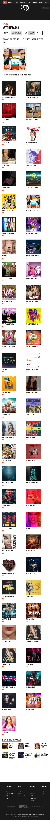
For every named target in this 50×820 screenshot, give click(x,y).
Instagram (32, 793)
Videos (25, 33)
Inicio (5, 2)
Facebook (32, 795)
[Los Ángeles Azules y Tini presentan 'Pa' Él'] (21, 746)
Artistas (10, 2)
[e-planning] (37, 806)
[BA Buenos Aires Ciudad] (23, 806)
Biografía (7, 33)
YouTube (32, 791)
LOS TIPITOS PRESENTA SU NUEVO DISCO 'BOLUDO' (11, 746)
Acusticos (20, 793)
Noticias (16, 2)
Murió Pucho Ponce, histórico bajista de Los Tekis (44, 755)
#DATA (40, 2)
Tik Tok (33, 797)
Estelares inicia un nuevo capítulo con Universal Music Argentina (12, 755)
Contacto (32, 800)
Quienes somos (33, 799)
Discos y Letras (16, 33)
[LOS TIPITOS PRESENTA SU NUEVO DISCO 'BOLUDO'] (5, 746)
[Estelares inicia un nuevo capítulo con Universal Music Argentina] (5, 755)
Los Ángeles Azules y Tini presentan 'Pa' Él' (28, 746)
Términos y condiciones (33, 814)
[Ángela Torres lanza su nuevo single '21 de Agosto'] (37, 746)
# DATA (19, 791)
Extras (45, 2)
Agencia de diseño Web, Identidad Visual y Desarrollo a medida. (26, 816)
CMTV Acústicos (33, 2)
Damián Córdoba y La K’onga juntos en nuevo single (28, 755)
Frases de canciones (22, 795)
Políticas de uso (41, 814)
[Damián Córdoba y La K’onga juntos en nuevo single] (21, 755)
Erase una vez (21, 797)
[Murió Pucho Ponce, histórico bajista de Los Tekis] (37, 755)
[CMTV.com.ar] (25, 8)
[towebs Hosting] (11, 806)
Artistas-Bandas (9, 793)
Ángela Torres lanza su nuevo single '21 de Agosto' (44, 746)
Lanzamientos (23, 2)
